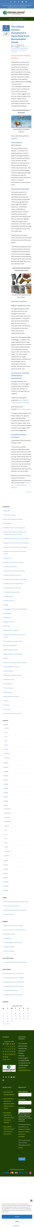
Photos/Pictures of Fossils (18, 50)
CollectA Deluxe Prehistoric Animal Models (16, 538)
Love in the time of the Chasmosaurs (15, 930)
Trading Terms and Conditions (23, 1134)
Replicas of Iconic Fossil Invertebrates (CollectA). (21, 485)
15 (7, 1016)
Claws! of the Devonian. (24, 409)
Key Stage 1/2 (8, 613)
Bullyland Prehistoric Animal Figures (14, 527)
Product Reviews (9, 688)
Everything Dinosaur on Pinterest (13, 986)
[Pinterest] (8, 1077)
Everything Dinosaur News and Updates (15, 579)
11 (19, 1013)
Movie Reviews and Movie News (13, 641)
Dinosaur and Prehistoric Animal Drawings (16, 543)
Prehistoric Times (9, 679)
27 (28, 1018)
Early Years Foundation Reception (13, 562)
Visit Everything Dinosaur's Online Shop (15, 962)
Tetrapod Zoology (9, 947)
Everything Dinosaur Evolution (13, 575)
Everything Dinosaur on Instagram (14, 977)
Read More (28, 492)
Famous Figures (8, 596)
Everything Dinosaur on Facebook (13, 973)
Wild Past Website (9, 951)
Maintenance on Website (11, 630)
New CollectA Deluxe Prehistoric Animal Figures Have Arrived (9, 1130)
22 (7, 1018)
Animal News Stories (10, 515)
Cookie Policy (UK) (9, 914)
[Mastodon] (14, 1077)
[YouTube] (11, 1077)
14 (3, 1016)
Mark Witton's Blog (9, 934)
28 (3, 1021)
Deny (17, 1221)
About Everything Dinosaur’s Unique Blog (16, 901)
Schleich (6, 701)
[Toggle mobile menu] (30, 12)
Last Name (21, 1107)
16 (11, 1016)
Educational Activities (10, 566)
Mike (14, 45)
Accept (17, 1216)
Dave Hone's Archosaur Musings (13, 925)
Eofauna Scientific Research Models (14, 571)
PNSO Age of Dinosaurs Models (13, 675)
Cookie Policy (16, 1225)
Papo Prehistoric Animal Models (13, 654)
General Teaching (9, 600)
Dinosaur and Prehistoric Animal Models (16, 547)
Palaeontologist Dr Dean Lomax (13, 942)
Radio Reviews (8, 692)
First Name (21, 1099)
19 (23, 1016)
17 (15, 1016)
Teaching (6, 705)
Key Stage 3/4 (8, 617)
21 (3, 1018)
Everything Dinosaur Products (12, 588)
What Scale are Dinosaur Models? (9, 1093)
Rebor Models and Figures (11, 696)
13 (28, 1013)
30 (12, 1021)
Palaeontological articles (11, 650)
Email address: (23, 1091)
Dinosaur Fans (8, 558)
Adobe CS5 (7, 511)
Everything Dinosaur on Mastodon (14, 982)
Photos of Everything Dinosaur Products (15, 662)
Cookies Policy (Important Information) (15, 910)
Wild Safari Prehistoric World (12, 713)
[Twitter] (6, 1077)
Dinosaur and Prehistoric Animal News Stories (15, 553)
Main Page (7, 626)
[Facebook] (3, 1077)
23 (12, 1018)
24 (16, 1018)
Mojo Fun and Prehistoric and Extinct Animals (15, 636)
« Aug (4, 1024)
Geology (6, 605)
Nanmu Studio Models (10, 645)
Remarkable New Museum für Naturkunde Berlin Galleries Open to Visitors (9, 1103)
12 (23, 1013)
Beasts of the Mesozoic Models (13, 519)
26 (24, 1018)
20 (28, 1016)
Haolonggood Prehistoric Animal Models (15, 609)
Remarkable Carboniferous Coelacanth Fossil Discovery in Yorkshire (9, 1117)
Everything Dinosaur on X (11, 990)
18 (19, 1016)
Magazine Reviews (9, 622)
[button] (31, 1200)
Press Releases (8, 684)
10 (15, 1013)
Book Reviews (8, 523)
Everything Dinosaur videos (12, 592)
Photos (6, 658)
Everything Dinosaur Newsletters (13, 583)
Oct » (8, 1024)
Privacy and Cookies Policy (11, 906)
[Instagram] (3, 1080)
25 (20, 1018)
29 (7, 1021)
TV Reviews (7, 709)
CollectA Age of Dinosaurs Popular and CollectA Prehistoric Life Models (15, 533)
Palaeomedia (7, 938)
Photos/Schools (8, 671)
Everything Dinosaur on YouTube (13, 994)
